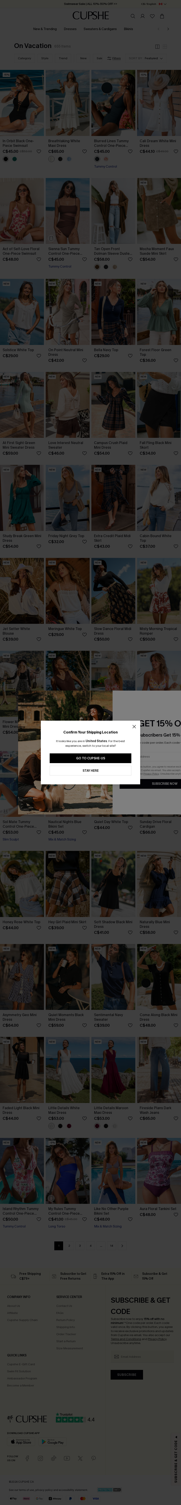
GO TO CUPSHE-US (90, 758)
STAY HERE (91, 771)
